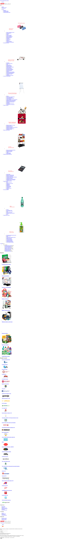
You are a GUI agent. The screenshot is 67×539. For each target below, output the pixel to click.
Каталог (3, 9)
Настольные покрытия (9, 69)
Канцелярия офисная (6, 42)
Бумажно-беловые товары (6, 12)
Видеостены (8, 103)
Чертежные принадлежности (10, 128)
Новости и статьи (4, 7)
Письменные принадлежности (11, 72)
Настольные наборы (9, 68)
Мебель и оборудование (8, 248)
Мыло (7, 236)
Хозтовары (3, 509)
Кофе (7, 211)
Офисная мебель (9, 153)
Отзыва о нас (3, 514)
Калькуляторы (8, 174)
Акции (3, 6)
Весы (7, 182)
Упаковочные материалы (10, 241)
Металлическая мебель (10, 150)
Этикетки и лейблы (9, 41)
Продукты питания (5, 189)
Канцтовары (3, 506)
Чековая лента (8, 40)
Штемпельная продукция (10, 75)
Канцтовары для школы (10, 126)
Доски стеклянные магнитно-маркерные (12, 99)
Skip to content (7, 0)
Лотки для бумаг (9, 67)
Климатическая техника (10, 183)
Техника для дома (9, 188)
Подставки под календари (10, 73)
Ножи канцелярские (9, 70)
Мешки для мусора (9, 238)
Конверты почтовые (9, 37)
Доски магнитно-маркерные (10, 98)
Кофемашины (8, 184)
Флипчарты (8, 102)
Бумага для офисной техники (10, 32)
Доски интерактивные (9, 97)
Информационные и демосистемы (11, 100)
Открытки (8, 38)
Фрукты (8, 213)
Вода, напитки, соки (9, 210)
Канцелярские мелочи (9, 63)
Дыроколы (8, 62)
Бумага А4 (3, 507)
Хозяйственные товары (6, 215)
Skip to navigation (2, 0)
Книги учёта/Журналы (9, 36)
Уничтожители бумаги (9, 178)
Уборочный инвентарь (9, 240)
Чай (7, 214)
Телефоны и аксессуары (10, 177)
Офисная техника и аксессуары (7, 154)
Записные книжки (9, 35)
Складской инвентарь (9, 239)
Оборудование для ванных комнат (11, 237)
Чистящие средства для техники (11, 179)
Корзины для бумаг (9, 66)
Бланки (7, 34)
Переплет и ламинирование (10, 175)
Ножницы (8, 71)
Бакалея (8, 209)
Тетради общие (9, 39)
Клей (7, 64)
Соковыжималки (9, 186)
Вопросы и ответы (4, 518)
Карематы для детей (9, 129)
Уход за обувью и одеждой (10, 242)
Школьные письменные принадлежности (12, 127)
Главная (1, 243)
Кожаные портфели (9, 65)
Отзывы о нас (4, 8)
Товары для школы (5, 105)
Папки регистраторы (4, 508)
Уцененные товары (5, 11)
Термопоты (8, 187)
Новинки (4, 10)
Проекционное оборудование (10, 101)
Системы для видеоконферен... (11, 104)
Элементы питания (9, 180)
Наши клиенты (4, 513)
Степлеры (8, 74)
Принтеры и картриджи (10, 176)
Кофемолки (8, 185)
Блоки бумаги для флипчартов (11, 96)
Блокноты (8, 33)
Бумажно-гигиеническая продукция (11, 235)
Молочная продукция (9, 212)
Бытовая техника (5, 181)
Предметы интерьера (9, 151)
